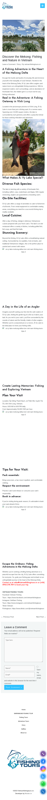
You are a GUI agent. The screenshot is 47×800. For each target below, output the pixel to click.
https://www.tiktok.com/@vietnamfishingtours (28, 608)
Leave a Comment (8, 64)
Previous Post (7, 617)
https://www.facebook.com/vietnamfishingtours (24, 597)
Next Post (41, 617)
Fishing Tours (23, 717)
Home (23, 709)
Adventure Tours (23, 721)
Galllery (23, 729)
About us (23, 733)
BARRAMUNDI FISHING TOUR (23, 713)
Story (19, 64)
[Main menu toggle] (42, 5)
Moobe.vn (28, 793)
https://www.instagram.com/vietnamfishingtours (24, 603)
